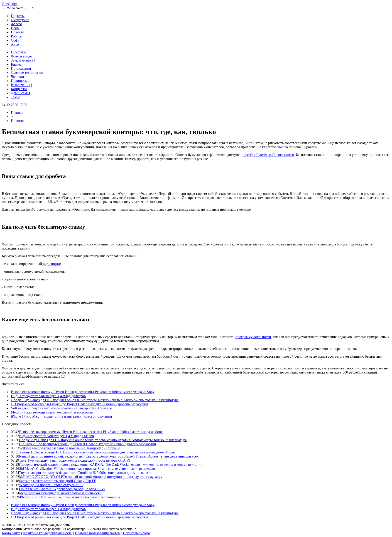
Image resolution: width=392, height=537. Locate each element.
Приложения (21, 68)
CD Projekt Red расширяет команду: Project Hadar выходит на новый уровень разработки (79, 404)
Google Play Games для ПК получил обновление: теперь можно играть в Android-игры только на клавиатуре (95, 400)
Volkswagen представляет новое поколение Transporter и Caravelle (61, 408)
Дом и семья (20, 93)
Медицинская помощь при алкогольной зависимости (52, 412)
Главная (17, 112)
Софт (15, 40)
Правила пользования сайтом (97, 533)
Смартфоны (20, 20)
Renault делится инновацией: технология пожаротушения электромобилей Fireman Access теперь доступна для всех (108, 456)
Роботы (16, 36)
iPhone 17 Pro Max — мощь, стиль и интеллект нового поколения (61, 416)
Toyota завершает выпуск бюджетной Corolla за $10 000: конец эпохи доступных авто (85, 473)
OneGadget (10, 4)
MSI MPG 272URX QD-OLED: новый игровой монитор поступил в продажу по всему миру (90, 477)
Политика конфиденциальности (47, 533)
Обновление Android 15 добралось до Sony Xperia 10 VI (62, 489)
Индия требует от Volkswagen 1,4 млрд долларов (48, 396)
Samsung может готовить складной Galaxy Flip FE (57, 481)
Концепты (19, 89)
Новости (17, 32)
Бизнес (16, 64)
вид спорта (51, 264)
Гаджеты (17, 16)
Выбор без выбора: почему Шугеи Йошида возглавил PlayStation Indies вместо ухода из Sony (82, 392)
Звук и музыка (22, 60)
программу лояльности (253, 337)
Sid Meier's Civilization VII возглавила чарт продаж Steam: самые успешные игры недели (87, 468)
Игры (15, 28)
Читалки (17, 77)
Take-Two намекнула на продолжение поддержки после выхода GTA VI (74, 460)
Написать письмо (136, 533)
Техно (15, 97)
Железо (16, 24)
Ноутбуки (18, 52)
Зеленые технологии (27, 72)
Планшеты (19, 81)
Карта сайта (11, 533)
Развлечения (20, 85)
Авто (15, 44)
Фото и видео (21, 56)
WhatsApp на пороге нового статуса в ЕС (51, 485)
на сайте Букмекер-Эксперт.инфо (268, 155)
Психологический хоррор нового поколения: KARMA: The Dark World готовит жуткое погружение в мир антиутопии (111, 464)
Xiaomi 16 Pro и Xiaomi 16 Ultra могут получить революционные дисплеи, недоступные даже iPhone (97, 452)
